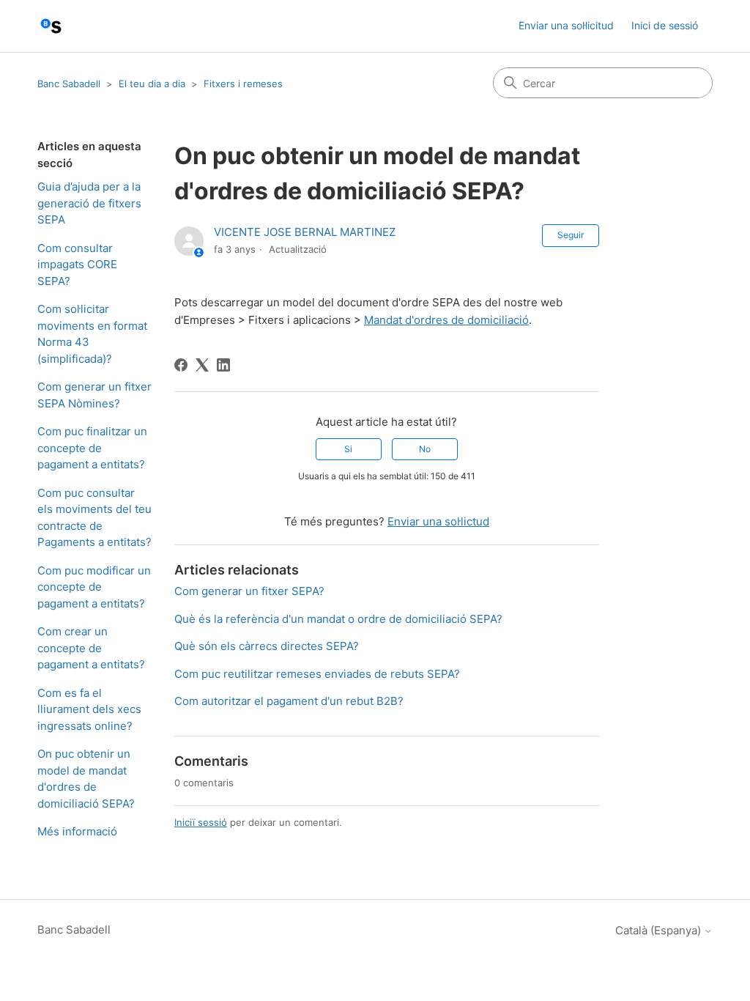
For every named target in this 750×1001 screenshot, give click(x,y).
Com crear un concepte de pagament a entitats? (91, 647)
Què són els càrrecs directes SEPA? (266, 646)
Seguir (570, 234)
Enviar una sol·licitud (566, 25)
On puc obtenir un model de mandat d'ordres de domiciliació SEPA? (86, 778)
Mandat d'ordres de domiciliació (446, 320)
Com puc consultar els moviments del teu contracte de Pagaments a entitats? (94, 518)
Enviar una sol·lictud (438, 521)
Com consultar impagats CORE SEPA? (77, 264)
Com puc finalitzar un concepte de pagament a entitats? (92, 447)
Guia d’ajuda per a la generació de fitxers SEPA (89, 203)
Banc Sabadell (68, 83)
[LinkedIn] (223, 365)
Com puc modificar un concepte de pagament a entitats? (94, 587)
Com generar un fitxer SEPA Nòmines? (94, 395)
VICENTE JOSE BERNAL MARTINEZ (305, 232)
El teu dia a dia (152, 83)
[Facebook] (181, 365)
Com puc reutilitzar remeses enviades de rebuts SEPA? (317, 674)
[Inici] (50, 26)
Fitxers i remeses (243, 83)
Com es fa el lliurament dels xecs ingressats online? (89, 709)
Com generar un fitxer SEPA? (249, 591)
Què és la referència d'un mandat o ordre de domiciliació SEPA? (338, 619)
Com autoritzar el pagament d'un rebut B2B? (289, 701)
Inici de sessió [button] (664, 25)
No (425, 448)
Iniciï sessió (200, 822)
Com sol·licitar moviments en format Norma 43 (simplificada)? (92, 334)
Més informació (77, 831)
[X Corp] (202, 365)
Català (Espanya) (659, 930)
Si (348, 448)
